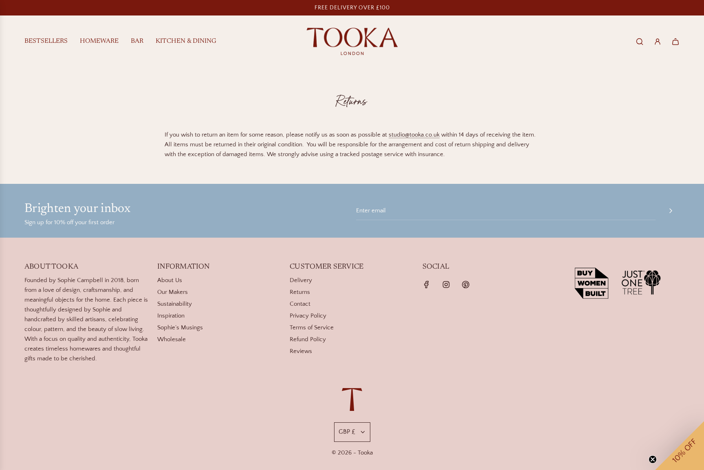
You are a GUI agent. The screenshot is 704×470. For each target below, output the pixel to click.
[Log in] (658, 42)
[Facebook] (427, 284)
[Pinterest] (466, 284)
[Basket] (675, 42)
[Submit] (671, 211)
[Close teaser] (653, 459)
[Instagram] (446, 284)
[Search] (640, 42)
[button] (679, 445)
